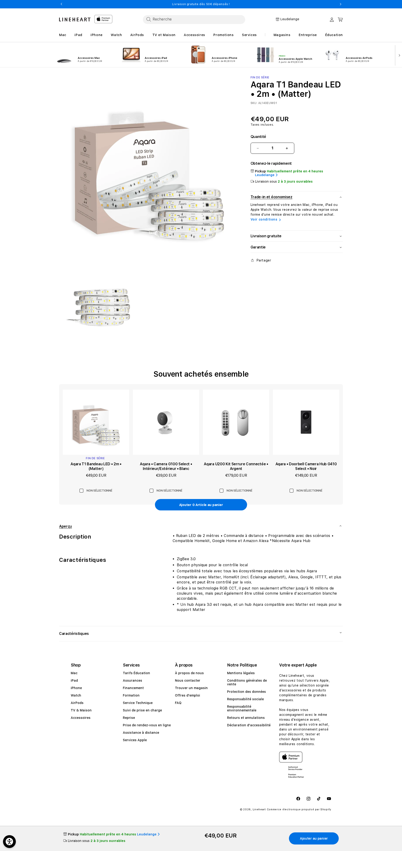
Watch (76, 695)
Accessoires (80, 718)
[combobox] (194, 19)
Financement (133, 688)
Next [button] (340, 4)
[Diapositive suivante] (398, 55)
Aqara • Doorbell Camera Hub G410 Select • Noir (306, 466)
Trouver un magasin (191, 688)
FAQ (178, 703)
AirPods (77, 703)
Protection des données (246, 692)
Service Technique (138, 703)
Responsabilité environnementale (241, 708)
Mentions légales (241, 673)
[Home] (74, 19)
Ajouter (201, 505)
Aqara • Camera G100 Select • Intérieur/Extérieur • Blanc (166, 466)
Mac (74, 673)
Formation (131, 695)
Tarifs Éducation (136, 673)
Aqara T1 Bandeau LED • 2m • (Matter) (95, 466)
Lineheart (259, 809)
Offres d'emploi (187, 695)
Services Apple (135, 740)
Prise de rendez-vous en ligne (147, 725)
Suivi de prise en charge (142, 710)
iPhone (76, 688)
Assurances (132, 680)
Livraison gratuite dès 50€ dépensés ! (201, 4)
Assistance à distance (141, 732)
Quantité (258, 136)
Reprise (129, 718)
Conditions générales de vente (247, 682)
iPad (74, 680)
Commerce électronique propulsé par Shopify (299, 809)
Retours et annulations (246, 718)
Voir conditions (264, 219)
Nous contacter (187, 680)
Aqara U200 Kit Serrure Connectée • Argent (236, 466)
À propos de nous (189, 673)
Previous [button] (61, 4)
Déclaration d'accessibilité (249, 725)
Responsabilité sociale (245, 699)
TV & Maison (81, 710)
